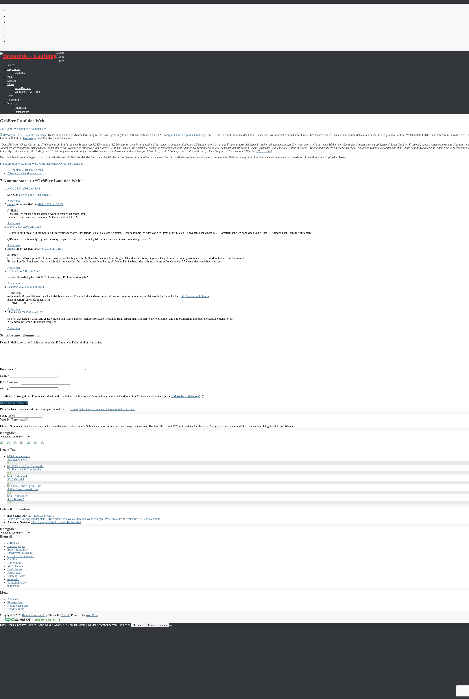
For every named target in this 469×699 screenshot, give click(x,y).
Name (4, 375)
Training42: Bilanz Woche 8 (25, 169)
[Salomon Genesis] (18, 456)
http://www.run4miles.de (195, 296)
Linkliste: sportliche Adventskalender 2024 (56, 522)
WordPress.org (15, 608)
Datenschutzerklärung (185, 396)
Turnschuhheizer (17, 582)
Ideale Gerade (15, 566)
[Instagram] (37, 444)
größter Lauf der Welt (24, 163)
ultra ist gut (13, 585)
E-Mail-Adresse (10, 382)
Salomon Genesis (17, 459)
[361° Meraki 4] (17, 476)
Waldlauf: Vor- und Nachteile (143, 518)
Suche (3, 415)
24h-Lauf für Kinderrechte (24, 173)
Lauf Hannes (14, 569)
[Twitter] (10, 444)
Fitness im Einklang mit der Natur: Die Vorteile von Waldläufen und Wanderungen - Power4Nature (64, 518)
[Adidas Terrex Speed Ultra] (24, 486)
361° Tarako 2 (15, 499)
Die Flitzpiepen (16, 546)
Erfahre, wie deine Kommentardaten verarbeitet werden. (102, 409)
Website (4, 389)
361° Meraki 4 (15, 479)
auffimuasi (13, 543)
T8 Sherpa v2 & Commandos (24, 469)
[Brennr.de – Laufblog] (28, 55)
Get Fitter (12, 559)
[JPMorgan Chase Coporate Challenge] (23, 135)
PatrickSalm (14, 572)
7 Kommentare (37, 128)
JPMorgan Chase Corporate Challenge (183, 135)
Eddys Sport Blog (17, 549)
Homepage (29, 138)
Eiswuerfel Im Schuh (19, 552)
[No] (170, 625)
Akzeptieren (139, 625)
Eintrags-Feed (15, 602)
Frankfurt (5, 163)
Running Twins (16, 575)
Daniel (11, 226)
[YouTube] (30, 444)
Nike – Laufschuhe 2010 (39, 515)
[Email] (44, 444)
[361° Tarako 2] (17, 495)
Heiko (10, 188)
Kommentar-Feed (17, 605)
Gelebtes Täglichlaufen (20, 556)
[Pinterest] (16, 444)
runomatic (13, 579)
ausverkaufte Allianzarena (34, 194)
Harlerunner (14, 562)
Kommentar (8, 369)
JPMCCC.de (263, 151)
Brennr (11, 204)
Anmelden (13, 599)
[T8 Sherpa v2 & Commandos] (25, 466)
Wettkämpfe (21, 128)
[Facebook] (3, 444)
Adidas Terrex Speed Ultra (22, 489)
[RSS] (23, 444)
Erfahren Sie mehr (157, 625)
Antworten (13, 201)
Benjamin (13, 286)
